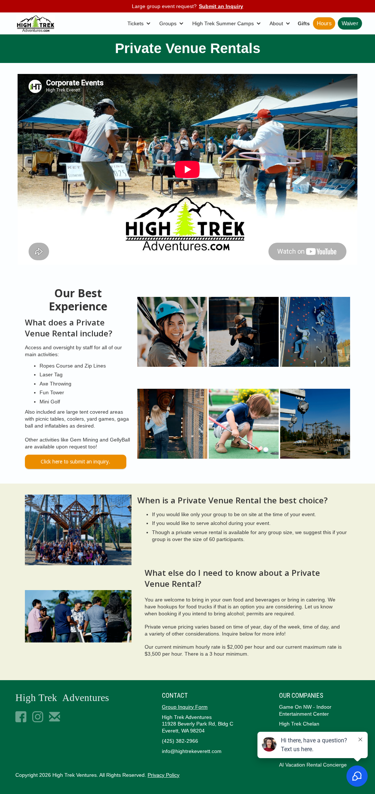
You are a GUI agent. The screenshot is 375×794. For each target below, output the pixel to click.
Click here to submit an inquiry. (75, 462)
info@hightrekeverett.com (192, 751)
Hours (324, 23)
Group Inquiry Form (185, 707)
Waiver (350, 23)
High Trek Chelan (299, 724)
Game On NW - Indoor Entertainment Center (305, 710)
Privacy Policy (163, 775)
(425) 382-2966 (180, 741)
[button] (140, 23)
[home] (36, 23)
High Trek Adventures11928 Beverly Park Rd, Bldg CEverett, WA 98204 (197, 724)
